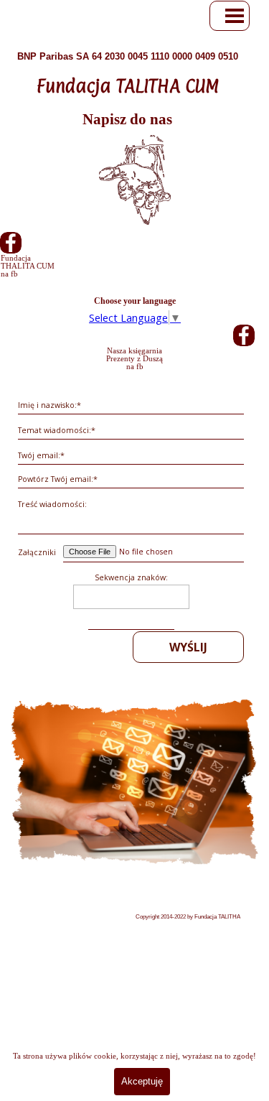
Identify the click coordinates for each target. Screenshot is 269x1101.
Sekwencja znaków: (131, 577)
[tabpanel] (127, 87)
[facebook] (11, 243)
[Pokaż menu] (234, 15)
